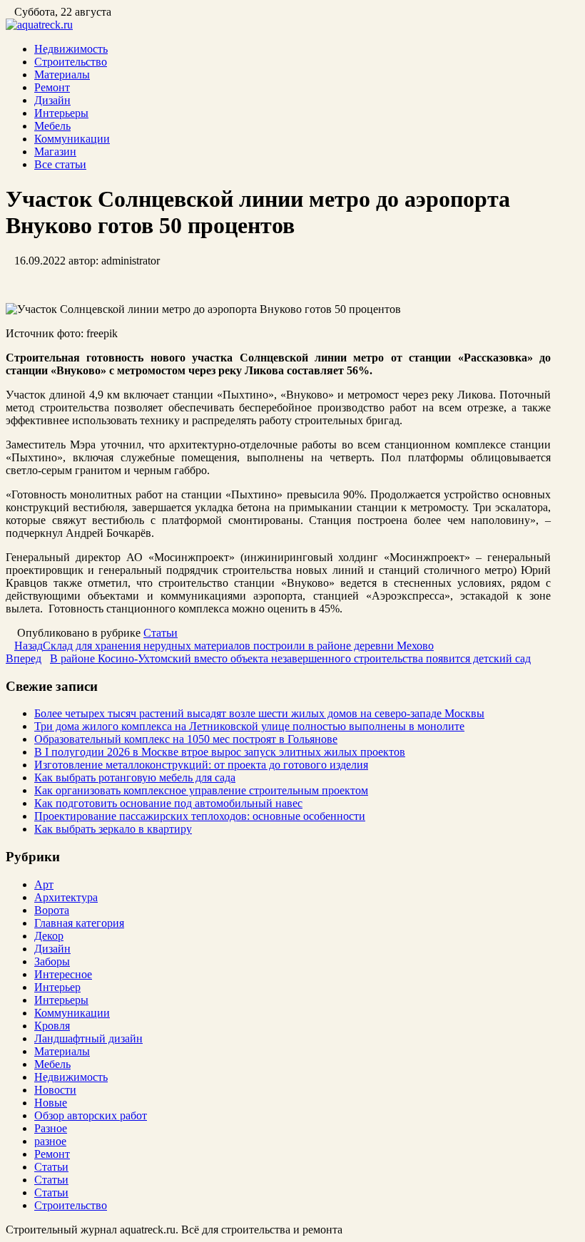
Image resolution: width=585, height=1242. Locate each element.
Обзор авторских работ (90, 1115)
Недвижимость (71, 49)
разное (50, 1141)
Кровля (52, 1026)
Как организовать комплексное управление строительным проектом (201, 790)
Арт (44, 884)
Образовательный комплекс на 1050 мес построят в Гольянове (185, 739)
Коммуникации (72, 139)
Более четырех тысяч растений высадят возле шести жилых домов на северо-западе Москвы (259, 713)
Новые (50, 1103)
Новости (55, 1090)
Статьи (160, 633)
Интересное (63, 974)
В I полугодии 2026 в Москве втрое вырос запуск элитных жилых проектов (219, 752)
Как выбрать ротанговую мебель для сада (134, 777)
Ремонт (52, 87)
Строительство (70, 62)
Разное (50, 1128)
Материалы (62, 74)
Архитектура (66, 897)
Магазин (55, 151)
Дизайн (52, 100)
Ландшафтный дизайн (88, 1038)
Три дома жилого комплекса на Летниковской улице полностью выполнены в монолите (249, 726)
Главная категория (79, 923)
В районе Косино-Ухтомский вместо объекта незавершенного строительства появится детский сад (268, 658)
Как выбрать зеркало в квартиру (113, 829)
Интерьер (57, 987)
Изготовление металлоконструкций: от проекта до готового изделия (201, 765)
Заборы (52, 961)
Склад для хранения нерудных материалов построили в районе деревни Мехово (224, 646)
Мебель (52, 126)
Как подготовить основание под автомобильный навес (168, 803)
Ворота (51, 910)
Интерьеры (61, 113)
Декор (48, 936)
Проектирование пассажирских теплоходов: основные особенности (199, 816)
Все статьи (60, 164)
